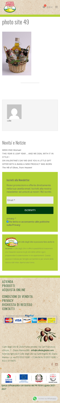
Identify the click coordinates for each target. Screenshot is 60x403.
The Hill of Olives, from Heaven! (17, 167)
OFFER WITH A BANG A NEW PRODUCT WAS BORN (27, 164)
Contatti (8, 308)
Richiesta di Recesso (17, 304)
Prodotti (8, 285)
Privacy (7, 300)
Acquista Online (13, 289)
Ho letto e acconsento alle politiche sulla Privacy (28, 223)
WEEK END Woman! (11, 150)
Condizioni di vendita (17, 296)
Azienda (7, 281)
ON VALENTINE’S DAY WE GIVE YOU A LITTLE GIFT (26, 160)
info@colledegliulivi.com (42, 350)
